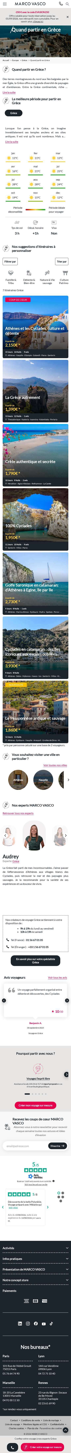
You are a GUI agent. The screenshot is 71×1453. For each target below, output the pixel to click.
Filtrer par (10, 261)
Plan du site (32, 1428)
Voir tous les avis (57, 977)
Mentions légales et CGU (35, 1424)
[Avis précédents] (2, 1207)
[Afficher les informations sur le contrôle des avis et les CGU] (53, 1181)
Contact (14, 1420)
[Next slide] (68, 780)
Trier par (62, 261)
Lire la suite (9, 92)
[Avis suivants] (47, 1207)
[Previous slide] (3, 780)
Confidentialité (57, 1424)
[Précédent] (5, 835)
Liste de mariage (51, 1420)
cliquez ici (38, 21)
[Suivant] (65, 835)
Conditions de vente (30, 1420)
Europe (15, 60)
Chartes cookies (16, 1428)
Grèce (24, 60)
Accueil (6, 60)
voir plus (13, 1207)
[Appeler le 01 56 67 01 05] (61, 4)
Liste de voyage (12, 1424)
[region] (35, 835)
